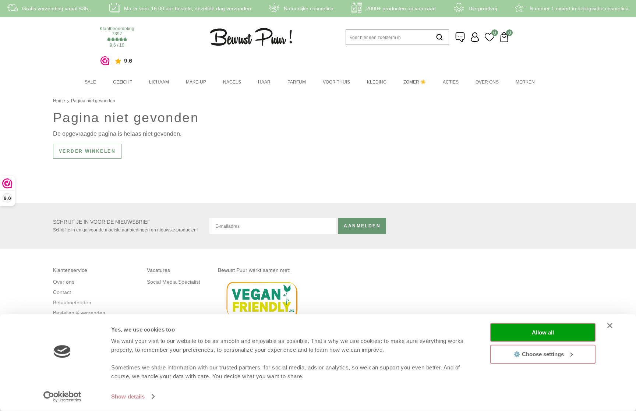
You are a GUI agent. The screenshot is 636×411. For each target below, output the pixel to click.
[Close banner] (609, 325)
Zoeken (439, 37)
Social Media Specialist (173, 282)
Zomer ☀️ (414, 82)
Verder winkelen (87, 151)
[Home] (251, 37)
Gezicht (122, 82)
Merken (525, 82)
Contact (62, 292)
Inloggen (474, 37)
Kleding (376, 82)
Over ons (487, 82)
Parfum (296, 82)
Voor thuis (336, 82)
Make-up (196, 82)
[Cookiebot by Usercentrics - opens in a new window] (62, 396)
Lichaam (159, 82)
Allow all (543, 332)
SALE (90, 82)
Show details (128, 396)
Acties (451, 82)
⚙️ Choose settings (538, 354)
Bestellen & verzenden (79, 313)
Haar (264, 82)
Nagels (232, 82)
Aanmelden (362, 225)
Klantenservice (460, 37)
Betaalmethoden (72, 302)
